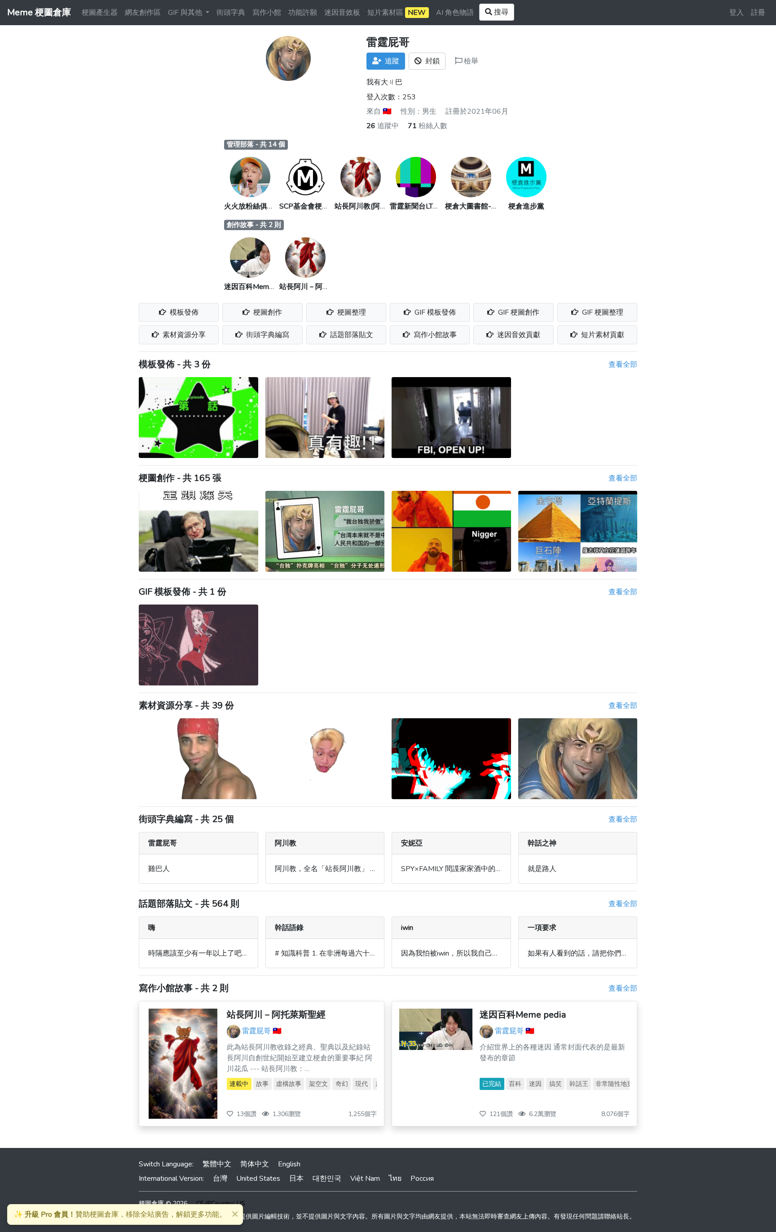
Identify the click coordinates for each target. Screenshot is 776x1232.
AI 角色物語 (455, 13)
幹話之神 (542, 843)
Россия (422, 1178)
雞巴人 (159, 869)
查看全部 (622, 364)
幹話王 (578, 1084)
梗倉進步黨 (526, 206)
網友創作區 (143, 13)
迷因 (535, 1084)
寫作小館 (266, 13)
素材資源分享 (183, 335)
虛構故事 (288, 1084)
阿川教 (285, 843)
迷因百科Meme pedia (258, 287)
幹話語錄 (289, 928)
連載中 (238, 1084)
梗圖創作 (266, 312)
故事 (262, 1084)
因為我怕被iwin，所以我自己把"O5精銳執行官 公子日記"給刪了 (502, 953)
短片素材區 (396, 13)
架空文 (318, 1084)
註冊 (758, 13)
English (289, 1164)
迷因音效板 (342, 13)
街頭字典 (230, 13)
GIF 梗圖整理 (601, 312)
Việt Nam (365, 1178)
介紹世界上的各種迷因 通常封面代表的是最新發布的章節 (552, 1052)
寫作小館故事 (434, 335)
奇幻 (341, 1084)
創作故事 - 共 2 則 (254, 224)
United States (258, 1178)
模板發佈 (183, 312)
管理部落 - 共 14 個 (256, 144)
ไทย (395, 1178)
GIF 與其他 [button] (186, 13)
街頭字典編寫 (266, 335)
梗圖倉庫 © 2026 (163, 1203)
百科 (515, 1084)
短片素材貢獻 (601, 335)
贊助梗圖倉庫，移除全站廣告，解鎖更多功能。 (120, 1214)
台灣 (220, 1178)
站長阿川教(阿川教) (366, 206)
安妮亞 (412, 843)
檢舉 (470, 61)
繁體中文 (217, 1164)
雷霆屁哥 (162, 843)
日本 (296, 1178)
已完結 (491, 1084)
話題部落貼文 (350, 335)
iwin (407, 928)
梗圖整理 (350, 312)
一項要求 (542, 928)
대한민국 (327, 1178)
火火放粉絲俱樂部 (253, 206)
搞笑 (555, 1084)
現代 (361, 1084)
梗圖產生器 (100, 13)
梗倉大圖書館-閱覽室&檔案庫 (492, 206)
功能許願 (302, 13)
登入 (736, 13)
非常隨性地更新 (617, 1084)
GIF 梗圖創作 (517, 312)
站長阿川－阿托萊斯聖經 (318, 287)
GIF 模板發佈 (434, 312)
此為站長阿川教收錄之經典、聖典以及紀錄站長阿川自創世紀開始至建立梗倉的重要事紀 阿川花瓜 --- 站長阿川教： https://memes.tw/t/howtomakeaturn (299, 1058)
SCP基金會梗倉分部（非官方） (329, 206)
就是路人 (542, 869)
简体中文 (254, 1164)
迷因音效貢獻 (517, 335)
